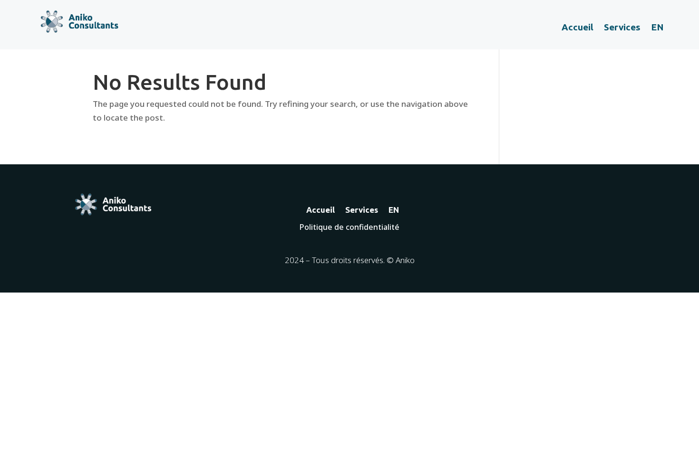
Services (622, 28)
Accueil (577, 28)
